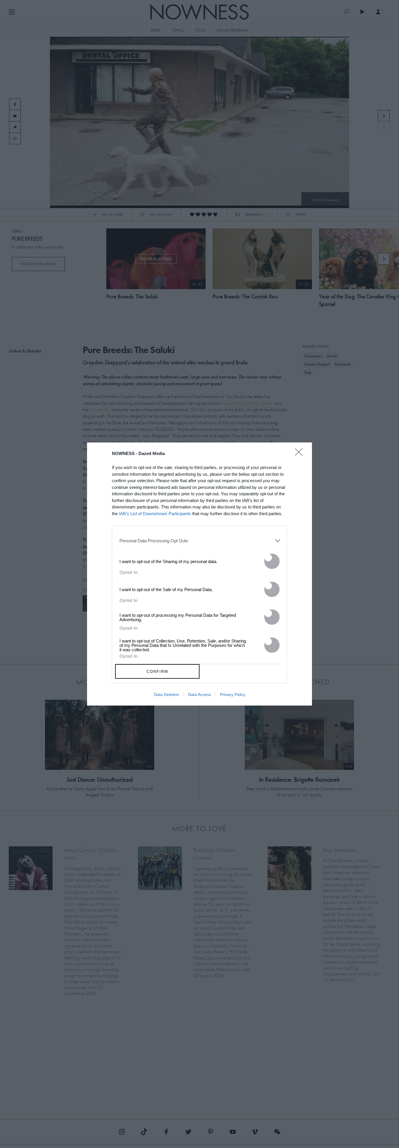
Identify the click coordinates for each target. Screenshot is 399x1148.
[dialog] (199, 574)
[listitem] (199, 540)
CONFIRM (157, 671)
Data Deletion (166, 694)
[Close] (300, 455)
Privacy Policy (232, 694)
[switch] (272, 561)
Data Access (199, 694)
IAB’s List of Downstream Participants (155, 513)
